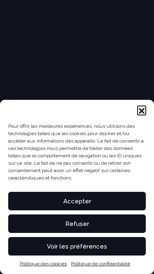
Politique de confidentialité (100, 264)
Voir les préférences (77, 246)
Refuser (77, 224)
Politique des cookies (43, 264)
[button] (142, 110)
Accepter (77, 201)
